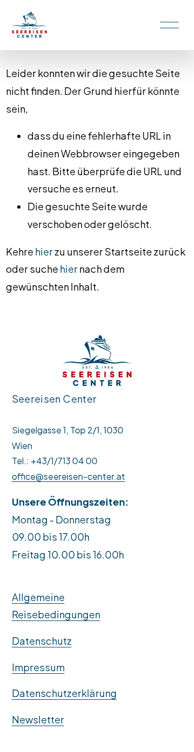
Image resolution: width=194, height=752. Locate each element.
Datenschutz (42, 640)
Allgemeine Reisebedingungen (56, 606)
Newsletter (38, 719)
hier (44, 251)
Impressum (38, 667)
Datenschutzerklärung (64, 693)
